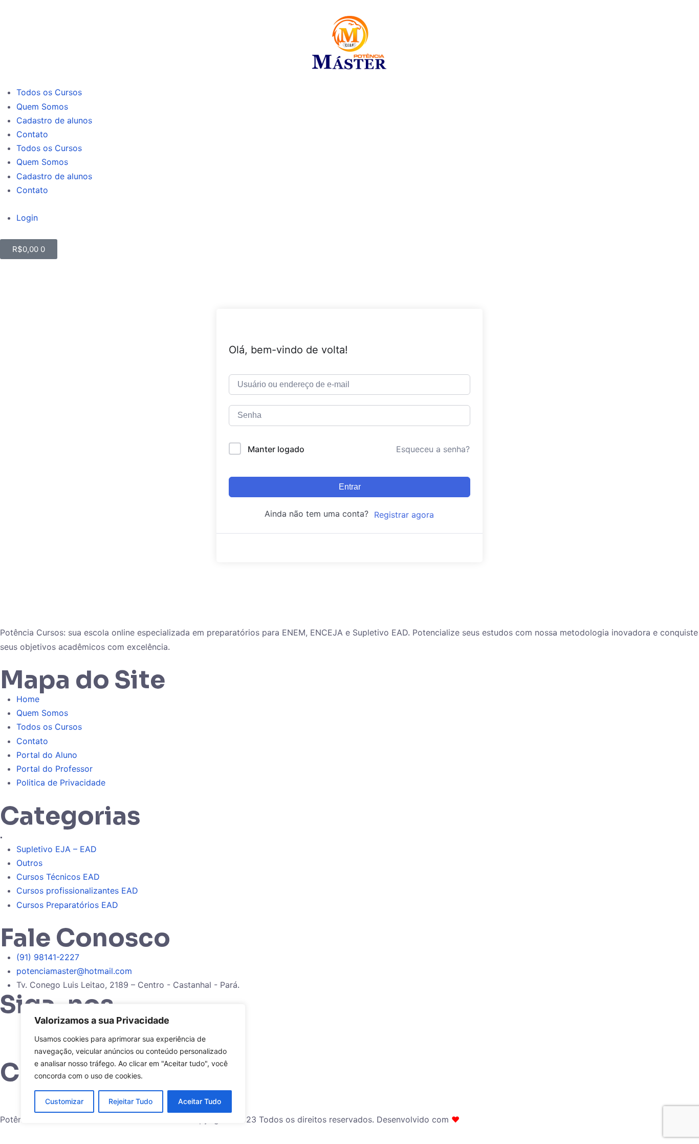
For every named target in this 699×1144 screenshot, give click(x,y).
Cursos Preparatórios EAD (67, 905)
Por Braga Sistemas (500, 1119)
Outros (29, 863)
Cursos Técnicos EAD (58, 877)
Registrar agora (404, 515)
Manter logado (276, 449)
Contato (32, 134)
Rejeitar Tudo (130, 1101)
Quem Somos (42, 106)
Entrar (350, 486)
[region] (133, 1064)
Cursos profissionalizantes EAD (77, 890)
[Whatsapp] (13, 1030)
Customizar (64, 1101)
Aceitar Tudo (199, 1101)
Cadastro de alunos (54, 120)
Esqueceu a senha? (433, 449)
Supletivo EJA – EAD (56, 849)
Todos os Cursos (49, 92)
